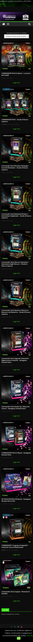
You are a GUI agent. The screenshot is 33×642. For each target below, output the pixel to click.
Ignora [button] (2, 4)
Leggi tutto (16, 82)
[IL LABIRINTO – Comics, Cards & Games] (16, 13)
